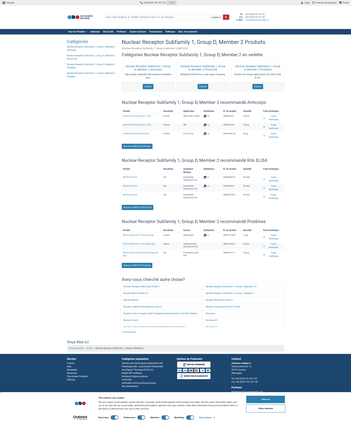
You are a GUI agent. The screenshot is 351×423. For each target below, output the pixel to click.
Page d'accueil (76, 348)
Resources (72, 373)
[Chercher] (226, 17)
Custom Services (137, 31)
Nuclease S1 (212, 327)
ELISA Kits (127, 379)
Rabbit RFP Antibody (132, 373)
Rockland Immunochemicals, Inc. (247, 391)
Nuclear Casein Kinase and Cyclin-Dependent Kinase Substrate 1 (155, 327)
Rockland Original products (135, 376)
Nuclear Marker (131, 300)
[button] (129, 332)
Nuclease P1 (212, 320)
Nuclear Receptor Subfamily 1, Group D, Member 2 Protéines (257, 68)
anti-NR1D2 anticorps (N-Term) (136, 133)
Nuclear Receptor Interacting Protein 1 (142, 286)
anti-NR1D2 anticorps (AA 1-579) (137, 116)
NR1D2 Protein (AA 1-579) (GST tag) (138, 235)
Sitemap (71, 379)
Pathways (170, 31)
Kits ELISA (108, 31)
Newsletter (72, 369)
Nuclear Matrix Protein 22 (136, 293)
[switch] (141, 417)
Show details (205, 417)
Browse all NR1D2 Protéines (137, 265)
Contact (171, 3)
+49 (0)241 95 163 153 (155, 2)
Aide (69, 366)
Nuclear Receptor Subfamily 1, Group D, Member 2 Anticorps (148, 68)
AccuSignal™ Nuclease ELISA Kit (137, 369)
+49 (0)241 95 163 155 (247, 382)
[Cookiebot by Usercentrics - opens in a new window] (80, 418)
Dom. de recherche (187, 31)
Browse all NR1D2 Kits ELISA (138, 207)
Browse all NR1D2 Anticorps (137, 146)
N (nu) (89, 348)
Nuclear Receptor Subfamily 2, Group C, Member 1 (230, 293)
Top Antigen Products (77, 376)
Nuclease (210, 313)
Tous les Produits (76, 31)
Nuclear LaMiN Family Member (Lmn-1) (143, 306)
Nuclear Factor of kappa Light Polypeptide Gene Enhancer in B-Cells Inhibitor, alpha (164, 313)
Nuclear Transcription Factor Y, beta (223, 306)
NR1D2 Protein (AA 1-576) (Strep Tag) (139, 244)
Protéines (121, 31)
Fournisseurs (155, 31)
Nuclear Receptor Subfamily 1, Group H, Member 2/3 (231, 286)
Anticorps (95, 31)
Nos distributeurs (130, 386)
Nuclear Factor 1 (131, 320)
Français (10, 2)
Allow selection (265, 408)
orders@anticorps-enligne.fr (257, 20)
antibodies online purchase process (139, 383)
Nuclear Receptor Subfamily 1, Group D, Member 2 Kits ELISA (203, 68)
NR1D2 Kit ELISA (130, 177)
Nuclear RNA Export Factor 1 (219, 300)
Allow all (265, 399)
